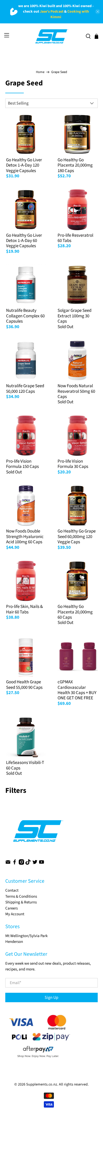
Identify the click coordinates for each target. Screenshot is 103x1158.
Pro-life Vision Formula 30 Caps (73, 464)
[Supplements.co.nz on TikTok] (28, 863)
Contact (11, 890)
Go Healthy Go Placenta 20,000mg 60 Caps (75, 612)
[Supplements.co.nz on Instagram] (21, 863)
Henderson (14, 941)
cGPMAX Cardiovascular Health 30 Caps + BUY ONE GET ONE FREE (77, 690)
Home (40, 72)
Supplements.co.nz (41, 1084)
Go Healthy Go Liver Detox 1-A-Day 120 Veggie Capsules (24, 165)
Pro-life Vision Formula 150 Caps (22, 464)
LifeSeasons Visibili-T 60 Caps (25, 765)
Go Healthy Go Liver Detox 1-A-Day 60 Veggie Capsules (24, 240)
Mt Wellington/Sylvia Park (26, 936)
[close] (97, 11)
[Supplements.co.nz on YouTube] (41, 863)
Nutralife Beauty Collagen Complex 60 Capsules (25, 315)
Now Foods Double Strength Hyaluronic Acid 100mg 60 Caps (25, 536)
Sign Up (51, 997)
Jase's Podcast (51, 11)
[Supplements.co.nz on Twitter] (35, 863)
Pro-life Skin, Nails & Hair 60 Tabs (24, 609)
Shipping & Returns (21, 902)
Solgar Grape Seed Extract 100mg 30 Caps (74, 315)
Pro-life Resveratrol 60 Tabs (75, 238)
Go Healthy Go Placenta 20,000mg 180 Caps (75, 165)
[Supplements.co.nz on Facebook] (14, 863)
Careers (11, 908)
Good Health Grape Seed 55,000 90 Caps (24, 684)
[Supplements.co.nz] (51, 36)
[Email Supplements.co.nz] (8, 863)
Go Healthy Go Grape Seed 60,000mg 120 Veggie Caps (77, 536)
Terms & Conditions (21, 896)
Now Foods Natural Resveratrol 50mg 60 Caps (76, 391)
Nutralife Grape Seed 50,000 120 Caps (25, 388)
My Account (14, 914)
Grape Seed (59, 72)
